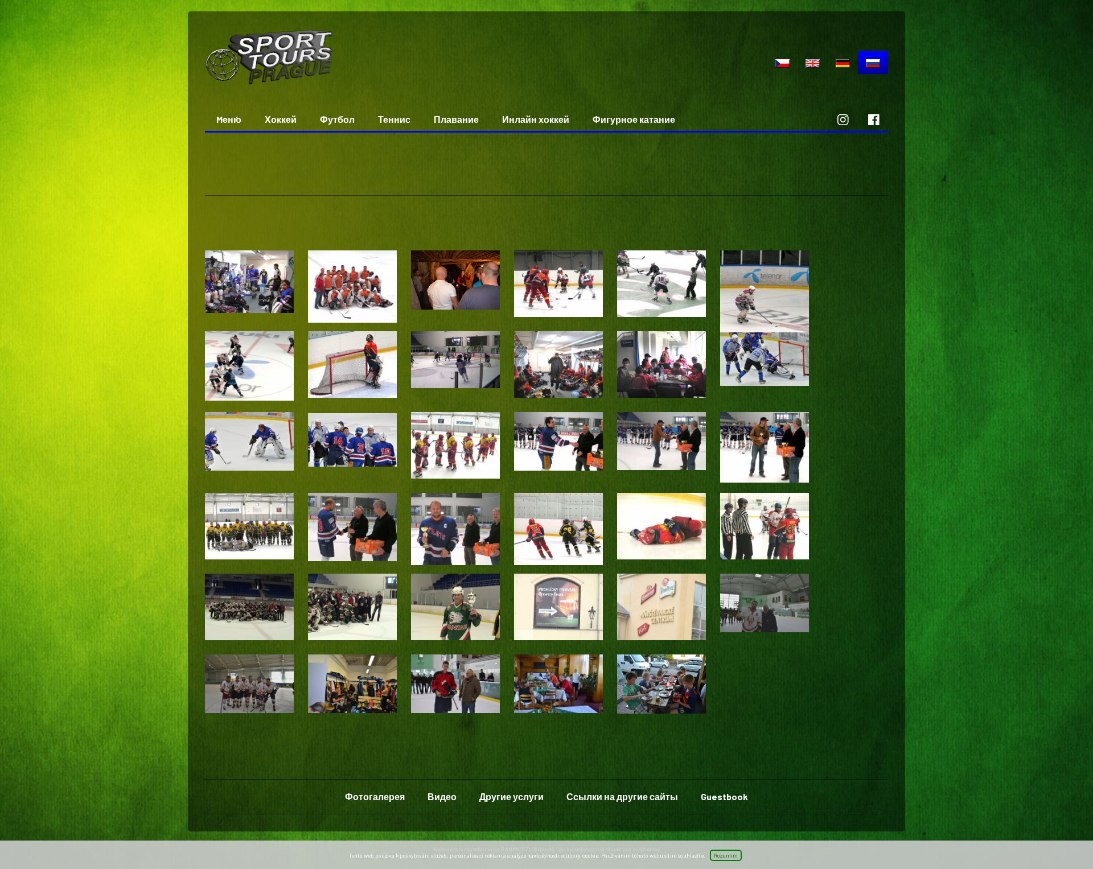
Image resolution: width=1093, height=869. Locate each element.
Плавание (456, 119)
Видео (442, 796)
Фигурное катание (634, 119)
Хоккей (281, 119)
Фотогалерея (375, 796)
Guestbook (724, 796)
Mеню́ (228, 119)
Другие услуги (511, 796)
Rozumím (726, 855)
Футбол (337, 119)
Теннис (394, 119)
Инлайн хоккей (535, 119)
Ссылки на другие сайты (622, 796)
